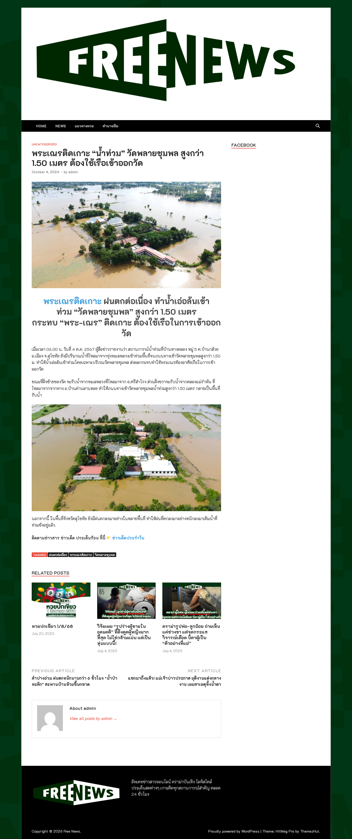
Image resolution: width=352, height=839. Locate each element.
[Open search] (318, 126)
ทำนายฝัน (110, 125)
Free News (72, 831)
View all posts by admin (93, 718)
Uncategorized (44, 144)
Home (41, 125)
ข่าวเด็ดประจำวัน (128, 538)
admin (73, 172)
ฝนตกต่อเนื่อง (58, 555)
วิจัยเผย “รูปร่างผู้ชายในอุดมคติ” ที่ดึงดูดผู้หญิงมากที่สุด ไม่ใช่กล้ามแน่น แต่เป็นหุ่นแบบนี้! (124, 634)
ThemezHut (309, 831)
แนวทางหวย (84, 125)
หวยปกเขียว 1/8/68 (52, 626)
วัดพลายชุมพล (105, 555)
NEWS (60, 125)
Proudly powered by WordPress (233, 831)
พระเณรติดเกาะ (72, 300)
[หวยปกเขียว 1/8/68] (61, 602)
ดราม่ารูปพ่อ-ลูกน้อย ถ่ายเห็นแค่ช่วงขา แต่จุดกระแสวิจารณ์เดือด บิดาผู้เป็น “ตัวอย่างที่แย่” (191, 634)
